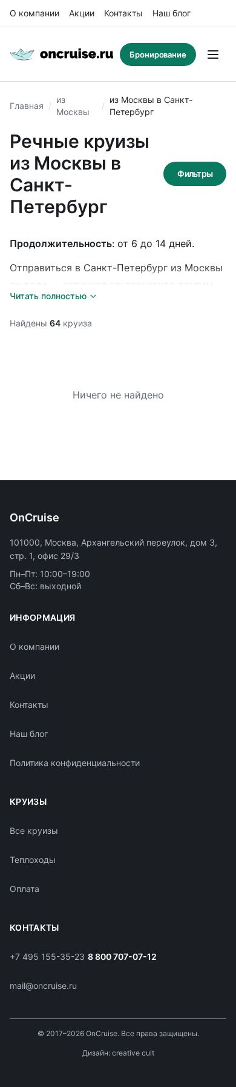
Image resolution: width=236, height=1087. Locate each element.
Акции (81, 13)
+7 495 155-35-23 (47, 956)
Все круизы (34, 830)
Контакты (123, 13)
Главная (27, 106)
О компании (34, 13)
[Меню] (213, 54)
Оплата (24, 889)
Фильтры (194, 173)
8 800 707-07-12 (122, 956)
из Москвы (73, 105)
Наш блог (171, 13)
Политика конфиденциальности (75, 763)
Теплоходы (33, 859)
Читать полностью (48, 296)
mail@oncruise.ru (43, 985)
